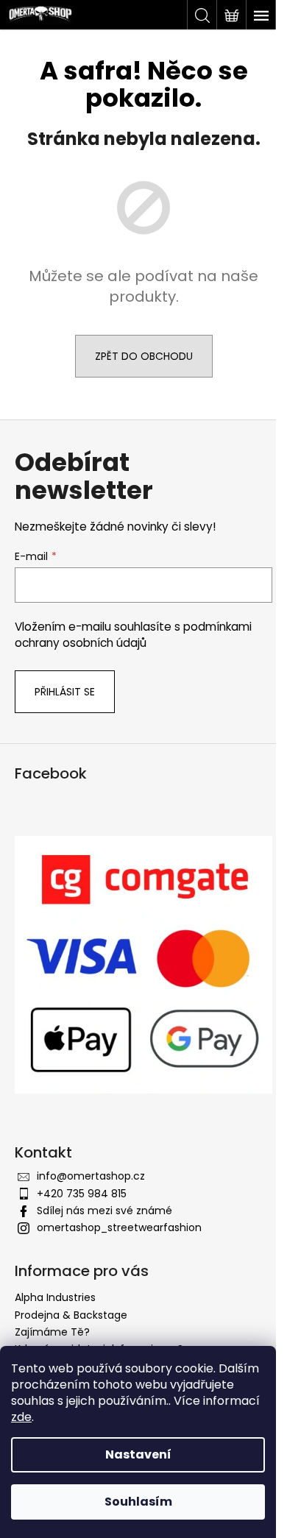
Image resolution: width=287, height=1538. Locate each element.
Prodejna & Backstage (71, 1315)
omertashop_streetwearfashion (119, 1227)
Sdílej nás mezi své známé (104, 1210)
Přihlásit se (65, 691)
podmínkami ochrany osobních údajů (133, 635)
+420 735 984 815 (82, 1193)
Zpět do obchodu (144, 356)
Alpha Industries (55, 1297)
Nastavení (138, 1454)
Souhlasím (138, 1501)
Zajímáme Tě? (52, 1332)
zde (21, 1416)
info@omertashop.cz (91, 1176)
